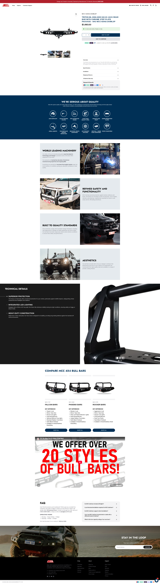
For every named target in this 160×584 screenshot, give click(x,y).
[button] (151, 5)
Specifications (86, 68)
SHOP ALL (56, 430)
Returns (106, 572)
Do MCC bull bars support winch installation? (96, 511)
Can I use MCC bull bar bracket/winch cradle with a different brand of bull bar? (98, 515)
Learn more (114, 42)
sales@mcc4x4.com (52, 573)
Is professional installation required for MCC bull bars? (99, 507)
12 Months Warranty (88, 78)
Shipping (107, 570)
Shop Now (100, 1)
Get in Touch (108, 564)
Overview (85, 60)
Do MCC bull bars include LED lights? (94, 503)
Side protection (80, 568)
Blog (89, 568)
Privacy (106, 576)
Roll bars (79, 570)
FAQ (106, 566)
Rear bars (79, 566)
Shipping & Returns (87, 75)
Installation (85, 71)
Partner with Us (91, 570)
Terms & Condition (109, 574)
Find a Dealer (145, 5)
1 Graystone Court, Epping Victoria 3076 (56, 570)
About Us (90, 564)
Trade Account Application (94, 572)
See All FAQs (62, 521)
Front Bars (79, 564)
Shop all (79, 572)
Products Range (92, 566)
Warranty (107, 568)
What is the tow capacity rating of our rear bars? (97, 519)
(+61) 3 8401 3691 (52, 572)
